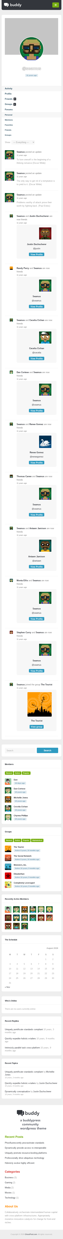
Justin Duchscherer (39, 216)
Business (9, 1177)
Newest (9, 773)
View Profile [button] (37, 254)
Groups (10, 104)
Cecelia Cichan (36, 320)
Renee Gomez (36, 424)
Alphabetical (37, 840)
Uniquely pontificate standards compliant (24, 1029)
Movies (8, 1193)
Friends (10, 99)
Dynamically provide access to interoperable (25, 1148)
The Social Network (23, 856)
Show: (8, 142)
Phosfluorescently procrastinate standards (24, 1143)
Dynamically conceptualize (17, 1091)
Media (7, 1188)
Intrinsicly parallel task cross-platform (22, 1047)
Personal (8, 115)
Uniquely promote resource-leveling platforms (26, 1153)
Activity (8, 88)
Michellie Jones (21, 798)
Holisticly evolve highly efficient (19, 1163)
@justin (36, 248)
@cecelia (36, 352)
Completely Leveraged (24, 883)
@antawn (36, 561)
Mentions (9, 120)
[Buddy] (12, 6)
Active (17, 773)
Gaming (8, 1182)
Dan (15, 780)
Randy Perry (23, 268)
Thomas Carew (24, 476)
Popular (26, 773)
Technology (10, 1198)
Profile (8, 94)
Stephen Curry (24, 632)
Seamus (21, 152)
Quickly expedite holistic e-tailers (20, 1038)
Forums (9, 109)
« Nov (7, 987)
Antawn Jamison (37, 528)
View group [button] (36, 727)
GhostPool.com (31, 1234)
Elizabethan (19, 874)
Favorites (9, 125)
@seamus (36, 300)
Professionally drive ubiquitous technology (24, 1158)
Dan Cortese (23, 372)
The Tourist (46, 684)
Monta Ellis (22, 580)
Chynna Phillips (21, 815)
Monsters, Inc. (20, 865)
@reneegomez (36, 456)
